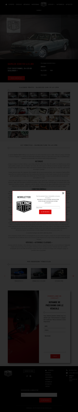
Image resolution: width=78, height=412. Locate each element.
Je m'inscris (45, 211)
